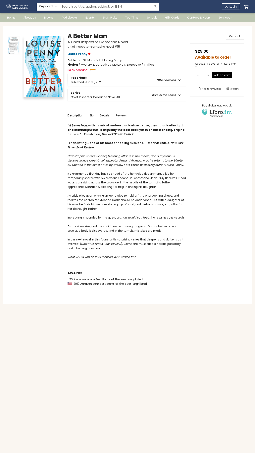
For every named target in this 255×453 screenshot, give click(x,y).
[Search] (155, 7)
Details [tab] (104, 115)
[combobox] (48, 6)
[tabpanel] (127, 209)
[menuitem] (11, 17)
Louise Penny (77, 54)
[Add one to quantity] (208, 75)
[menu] (127, 17)
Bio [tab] (92, 115)
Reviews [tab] (121, 115)
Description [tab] (75, 115)
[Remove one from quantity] (197, 75)
